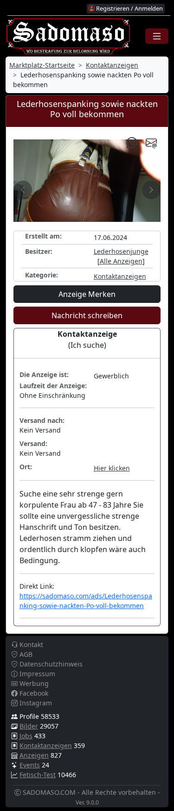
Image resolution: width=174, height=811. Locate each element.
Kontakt (30, 644)
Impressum (36, 673)
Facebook (33, 693)
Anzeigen (34, 755)
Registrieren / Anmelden (129, 8)
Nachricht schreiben (87, 315)
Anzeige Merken (87, 294)
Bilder (28, 726)
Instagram (35, 702)
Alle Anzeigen (121, 261)
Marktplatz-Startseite (42, 65)
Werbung (33, 683)
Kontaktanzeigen (112, 65)
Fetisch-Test (37, 774)
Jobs (25, 735)
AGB (25, 654)
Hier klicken (112, 468)
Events (29, 765)
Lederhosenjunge (121, 251)
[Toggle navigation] (156, 36)
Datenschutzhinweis (50, 664)
